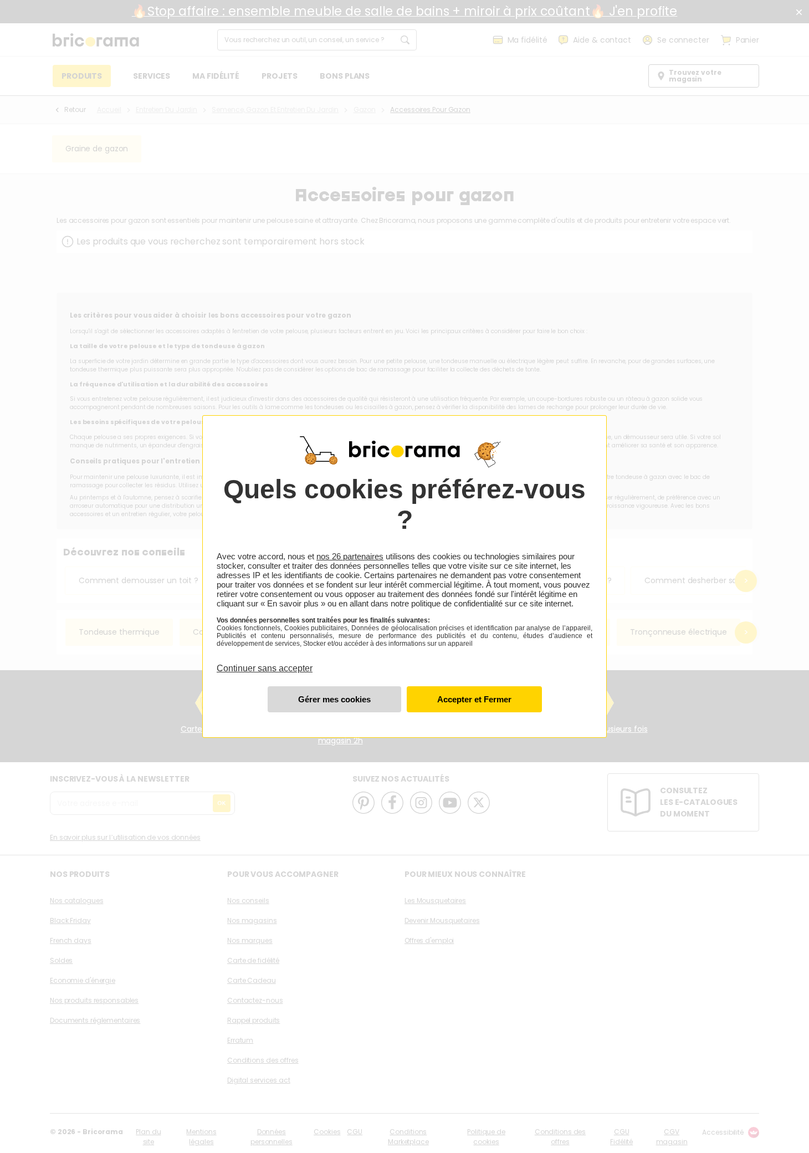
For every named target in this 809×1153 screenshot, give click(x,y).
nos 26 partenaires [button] (349, 556)
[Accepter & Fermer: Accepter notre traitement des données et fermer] (474, 699)
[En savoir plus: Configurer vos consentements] (334, 699)
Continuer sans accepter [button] (265, 662)
